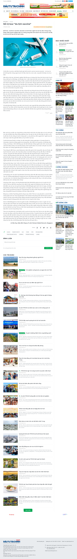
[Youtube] (65, 1)
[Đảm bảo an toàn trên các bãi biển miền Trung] (10, 425)
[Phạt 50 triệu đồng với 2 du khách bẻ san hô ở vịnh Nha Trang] (10, 362)
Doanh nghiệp (52, 11)
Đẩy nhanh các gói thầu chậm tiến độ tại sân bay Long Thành (69, 247)
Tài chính (22, 11)
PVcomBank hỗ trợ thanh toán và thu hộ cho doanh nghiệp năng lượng (64, 156)
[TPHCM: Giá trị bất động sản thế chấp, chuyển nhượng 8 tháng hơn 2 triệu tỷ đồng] (69, 225)
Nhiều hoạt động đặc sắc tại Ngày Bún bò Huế (32, 408)
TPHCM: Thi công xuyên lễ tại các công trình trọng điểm (60, 231)
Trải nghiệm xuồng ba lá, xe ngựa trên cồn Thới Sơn (35, 270)
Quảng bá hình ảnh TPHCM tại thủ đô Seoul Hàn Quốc (34, 434)
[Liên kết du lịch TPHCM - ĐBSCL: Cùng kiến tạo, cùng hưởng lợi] (69, 117)
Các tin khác (8, 255)
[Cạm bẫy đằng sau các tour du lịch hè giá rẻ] (10, 450)
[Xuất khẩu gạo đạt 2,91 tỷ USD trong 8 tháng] (60, 117)
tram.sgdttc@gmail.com (69, 541)
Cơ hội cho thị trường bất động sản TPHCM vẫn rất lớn (64, 216)
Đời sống (59, 11)
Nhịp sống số (36, 11)
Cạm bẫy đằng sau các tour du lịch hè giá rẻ (31, 446)
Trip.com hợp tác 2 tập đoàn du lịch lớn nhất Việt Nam (34, 471)
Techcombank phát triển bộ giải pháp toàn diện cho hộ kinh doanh (64, 145)
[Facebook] (63, 1)
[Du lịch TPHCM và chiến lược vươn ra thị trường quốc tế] (10, 312)
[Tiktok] (67, 1)
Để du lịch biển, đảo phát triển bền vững (30, 383)
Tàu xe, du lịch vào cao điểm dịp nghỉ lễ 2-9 (30, 282)
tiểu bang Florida (39, 232)
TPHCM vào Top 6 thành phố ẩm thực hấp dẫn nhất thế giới (35, 484)
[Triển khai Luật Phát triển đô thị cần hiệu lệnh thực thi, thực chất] (69, 103)
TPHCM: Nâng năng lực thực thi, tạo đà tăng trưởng (64, 94)
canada (37, 234)
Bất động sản (44, 11)
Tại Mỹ (27, 232)
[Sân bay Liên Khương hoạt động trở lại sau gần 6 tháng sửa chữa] (10, 299)
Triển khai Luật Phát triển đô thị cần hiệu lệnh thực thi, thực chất (69, 109)
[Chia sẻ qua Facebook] (40, 227)
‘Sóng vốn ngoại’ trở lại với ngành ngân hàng (65, 66)
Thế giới (65, 11)
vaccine (8, 232)
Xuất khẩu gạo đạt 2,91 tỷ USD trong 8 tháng (59, 123)
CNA (32, 232)
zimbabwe (21, 234)
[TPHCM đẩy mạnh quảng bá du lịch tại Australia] (10, 324)
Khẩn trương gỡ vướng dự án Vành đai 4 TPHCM (60, 247)
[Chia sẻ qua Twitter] (44, 227)
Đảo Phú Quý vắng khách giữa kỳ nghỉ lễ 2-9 (31, 257)
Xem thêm (28, 510)
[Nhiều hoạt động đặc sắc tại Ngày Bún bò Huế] (10, 413)
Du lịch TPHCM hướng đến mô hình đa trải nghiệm (35, 396)
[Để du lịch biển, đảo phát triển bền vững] (10, 387)
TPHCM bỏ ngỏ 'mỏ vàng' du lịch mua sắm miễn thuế (36, 371)
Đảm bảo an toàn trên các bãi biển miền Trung (32, 421)
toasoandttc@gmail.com (52, 550)
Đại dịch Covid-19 (16, 232)
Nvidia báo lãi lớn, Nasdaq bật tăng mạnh (64, 188)
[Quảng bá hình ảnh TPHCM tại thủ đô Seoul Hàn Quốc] (10, 438)
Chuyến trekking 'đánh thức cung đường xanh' (35, 333)
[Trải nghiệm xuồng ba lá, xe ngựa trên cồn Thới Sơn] (10, 274)
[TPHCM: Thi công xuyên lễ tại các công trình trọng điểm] (60, 225)
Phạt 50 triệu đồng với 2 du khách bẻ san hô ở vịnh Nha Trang (34, 359)
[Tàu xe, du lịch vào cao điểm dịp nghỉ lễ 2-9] (10, 287)
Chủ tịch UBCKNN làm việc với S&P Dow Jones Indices (64, 183)
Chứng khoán (28, 11)
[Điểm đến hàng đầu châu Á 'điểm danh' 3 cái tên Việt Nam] (10, 501)
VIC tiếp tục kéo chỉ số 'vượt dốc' (64, 193)
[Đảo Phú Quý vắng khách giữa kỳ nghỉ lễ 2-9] (10, 261)
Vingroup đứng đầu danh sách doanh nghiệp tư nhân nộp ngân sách (66, 73)
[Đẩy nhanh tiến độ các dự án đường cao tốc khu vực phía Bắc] (60, 103)
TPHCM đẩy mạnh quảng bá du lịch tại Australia (32, 320)
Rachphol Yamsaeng (30, 234)
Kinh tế (8, 11)
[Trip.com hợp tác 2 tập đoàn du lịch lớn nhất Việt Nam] (10, 476)
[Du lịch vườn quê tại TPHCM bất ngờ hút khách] (10, 463)
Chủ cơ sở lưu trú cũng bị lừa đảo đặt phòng (31, 345)
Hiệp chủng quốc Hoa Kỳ (12, 234)
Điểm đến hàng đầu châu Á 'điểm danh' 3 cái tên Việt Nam (35, 497)
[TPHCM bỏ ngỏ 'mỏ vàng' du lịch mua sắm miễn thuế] (10, 375)
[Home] (4, 11)
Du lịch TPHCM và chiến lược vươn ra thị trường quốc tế (34, 308)
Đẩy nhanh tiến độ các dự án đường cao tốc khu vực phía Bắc (59, 109)
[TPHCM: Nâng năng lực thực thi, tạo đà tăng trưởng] (65, 87)
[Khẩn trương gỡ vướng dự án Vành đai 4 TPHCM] (60, 241)
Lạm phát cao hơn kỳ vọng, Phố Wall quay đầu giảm (65, 197)
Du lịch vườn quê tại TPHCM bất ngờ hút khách (32, 459)
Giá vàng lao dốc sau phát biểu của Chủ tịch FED (64, 133)
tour (23, 232)
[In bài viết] (50, 227)
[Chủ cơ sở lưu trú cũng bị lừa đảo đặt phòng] (10, 350)
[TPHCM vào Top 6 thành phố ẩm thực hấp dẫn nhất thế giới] (10, 488)
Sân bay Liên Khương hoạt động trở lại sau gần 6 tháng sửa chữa (35, 296)
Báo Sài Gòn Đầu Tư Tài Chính (13, 6)
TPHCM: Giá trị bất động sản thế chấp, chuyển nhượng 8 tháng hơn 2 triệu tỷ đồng (69, 232)
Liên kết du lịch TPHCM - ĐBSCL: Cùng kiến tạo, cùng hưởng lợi (69, 123)
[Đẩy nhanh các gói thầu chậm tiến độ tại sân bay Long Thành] (69, 241)
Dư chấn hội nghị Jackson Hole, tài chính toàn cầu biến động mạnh (64, 171)
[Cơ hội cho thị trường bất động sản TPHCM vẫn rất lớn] (65, 209)
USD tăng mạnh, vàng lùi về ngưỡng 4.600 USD (65, 150)
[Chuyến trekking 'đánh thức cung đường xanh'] (10, 337)
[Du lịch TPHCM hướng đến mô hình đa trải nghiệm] (10, 400)
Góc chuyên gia (15, 11)
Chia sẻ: (33, 227)
